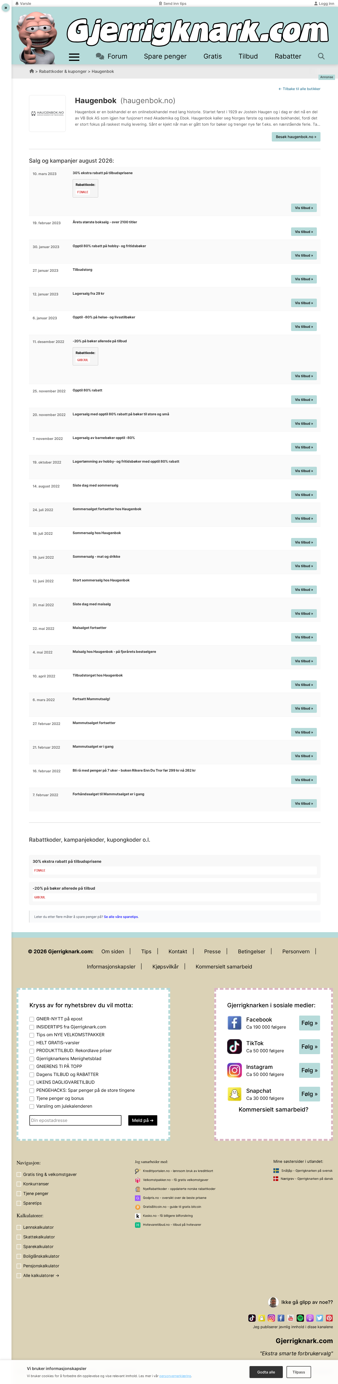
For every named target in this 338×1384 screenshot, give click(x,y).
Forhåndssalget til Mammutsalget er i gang (108, 794)
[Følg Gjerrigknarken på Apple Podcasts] (310, 1318)
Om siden (112, 951)
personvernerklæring (175, 1376)
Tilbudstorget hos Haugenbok (98, 675)
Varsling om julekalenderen (64, 1106)
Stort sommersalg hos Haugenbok (101, 580)
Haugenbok (103, 71)
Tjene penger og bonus (60, 1098)
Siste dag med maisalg (92, 604)
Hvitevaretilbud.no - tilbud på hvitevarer (172, 1224)
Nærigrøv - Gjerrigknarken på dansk (307, 1178)
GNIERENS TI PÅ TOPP (59, 1066)
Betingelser (251, 951)
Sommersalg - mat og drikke (96, 556)
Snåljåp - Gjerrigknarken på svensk (306, 1170)
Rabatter (288, 56)
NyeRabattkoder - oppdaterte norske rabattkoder (179, 1189)
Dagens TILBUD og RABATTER (67, 1074)
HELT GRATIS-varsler (58, 1042)
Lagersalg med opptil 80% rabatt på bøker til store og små (121, 414)
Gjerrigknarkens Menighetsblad (68, 1058)
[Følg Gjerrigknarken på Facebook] (281, 1318)
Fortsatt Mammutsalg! (91, 699)
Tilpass (298, 1372)
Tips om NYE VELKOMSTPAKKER (70, 1034)
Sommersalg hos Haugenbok (97, 533)
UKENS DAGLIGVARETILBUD (65, 1082)
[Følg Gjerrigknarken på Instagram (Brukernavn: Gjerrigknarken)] (271, 1318)
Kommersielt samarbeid (224, 966)
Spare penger (165, 56)
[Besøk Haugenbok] (47, 113)
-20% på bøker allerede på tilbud (100, 341)
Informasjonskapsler (111, 966)
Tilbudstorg (82, 269)
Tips (146, 951)
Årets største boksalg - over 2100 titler (105, 222)
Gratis (212, 56)
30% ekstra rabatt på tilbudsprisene (103, 173)
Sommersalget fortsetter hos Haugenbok (107, 509)
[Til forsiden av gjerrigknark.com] (36, 37)
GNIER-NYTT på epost (59, 1019)
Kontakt (178, 951)
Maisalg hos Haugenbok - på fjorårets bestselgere (114, 651)
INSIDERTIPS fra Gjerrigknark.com (71, 1027)
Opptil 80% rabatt (87, 390)
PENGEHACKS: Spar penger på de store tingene (85, 1090)
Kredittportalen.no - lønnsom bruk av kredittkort (178, 1171)
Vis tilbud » (304, 208)
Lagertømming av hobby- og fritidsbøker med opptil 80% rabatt (126, 461)
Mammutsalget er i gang (93, 746)
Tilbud (248, 56)
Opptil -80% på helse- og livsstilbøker (104, 317)
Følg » (309, 1022)
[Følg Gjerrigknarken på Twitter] (319, 1318)
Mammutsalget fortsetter (94, 723)
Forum (117, 56)
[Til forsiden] (198, 32)
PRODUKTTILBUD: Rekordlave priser (74, 1050)
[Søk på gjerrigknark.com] (322, 56)
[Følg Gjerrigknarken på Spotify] (300, 1318)
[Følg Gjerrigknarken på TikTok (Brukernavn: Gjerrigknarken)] (252, 1318)
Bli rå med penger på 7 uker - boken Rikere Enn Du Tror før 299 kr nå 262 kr (134, 770)
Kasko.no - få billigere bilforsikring (168, 1215)
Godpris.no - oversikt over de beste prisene (174, 1198)
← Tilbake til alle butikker (299, 89)
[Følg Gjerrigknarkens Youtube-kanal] (290, 1318)
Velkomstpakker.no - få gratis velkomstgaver (175, 1180)
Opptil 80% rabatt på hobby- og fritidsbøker (109, 246)
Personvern (296, 951)
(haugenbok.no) (148, 100)
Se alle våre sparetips (121, 917)
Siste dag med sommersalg (95, 485)
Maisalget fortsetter (89, 627)
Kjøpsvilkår (165, 966)
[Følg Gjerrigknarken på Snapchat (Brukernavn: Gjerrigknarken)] (261, 1318)
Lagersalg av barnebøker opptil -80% (104, 438)
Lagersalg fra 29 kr (88, 293)
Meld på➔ (143, 1120)
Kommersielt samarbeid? (273, 1109)
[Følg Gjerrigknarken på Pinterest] (329, 1318)
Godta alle (266, 1372)
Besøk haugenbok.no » (296, 136)
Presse (212, 951)
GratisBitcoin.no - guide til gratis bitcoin (172, 1207)
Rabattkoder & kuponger (63, 71)
